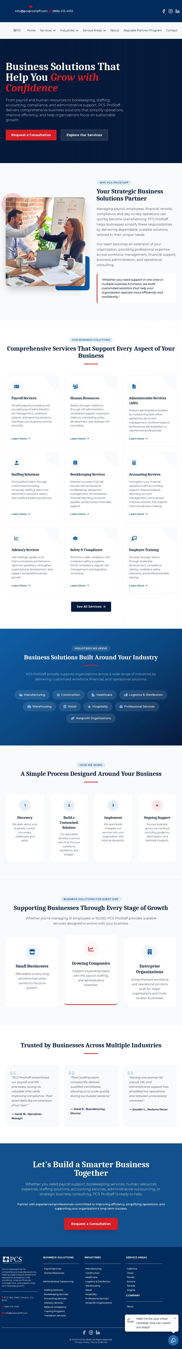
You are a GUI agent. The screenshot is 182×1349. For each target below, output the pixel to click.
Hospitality (100, 706)
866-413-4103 (12, 1306)
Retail (72, 706)
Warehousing (42, 706)
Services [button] (46, 30)
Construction (70, 695)
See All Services (89, 606)
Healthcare (104, 695)
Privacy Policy (82, 1342)
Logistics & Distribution (146, 695)
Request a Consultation (31, 135)
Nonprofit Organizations (93, 718)
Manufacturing (34, 695)
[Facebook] (164, 11)
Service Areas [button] (92, 30)
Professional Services (139, 706)
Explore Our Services (84, 135)
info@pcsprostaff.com (16, 1313)
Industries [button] (67, 30)
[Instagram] (170, 11)
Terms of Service (99, 1342)
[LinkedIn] (177, 11)
